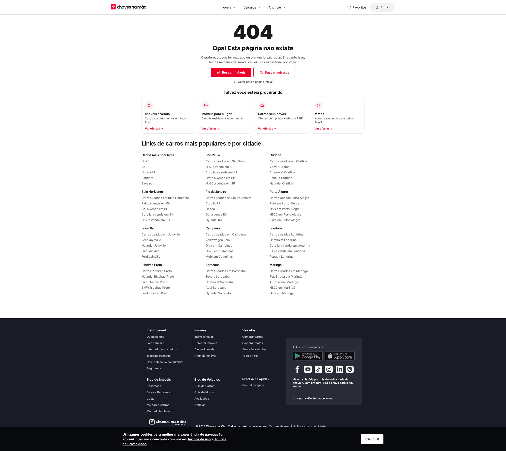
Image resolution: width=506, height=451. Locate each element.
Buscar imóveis (233, 72)
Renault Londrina (282, 256)
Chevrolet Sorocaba (220, 282)
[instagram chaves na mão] (329, 370)
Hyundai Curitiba (281, 183)
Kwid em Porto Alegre (285, 220)
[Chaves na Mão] (128, 7)
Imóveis (225, 7)
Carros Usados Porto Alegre (289, 198)
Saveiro (147, 183)
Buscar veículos (277, 72)
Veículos (249, 7)
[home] (166, 422)
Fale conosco (155, 343)
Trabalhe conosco (159, 355)
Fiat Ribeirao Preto (154, 282)
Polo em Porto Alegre (284, 203)
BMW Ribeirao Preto (156, 287)
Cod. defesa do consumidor (165, 362)
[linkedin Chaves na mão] (339, 370)
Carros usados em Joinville (161, 234)
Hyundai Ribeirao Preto (158, 276)
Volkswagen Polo (218, 240)
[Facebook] (297, 370)
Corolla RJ (213, 203)
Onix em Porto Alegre (285, 209)
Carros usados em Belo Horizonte (165, 198)
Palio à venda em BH (156, 203)
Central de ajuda (253, 385)
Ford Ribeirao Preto (155, 293)
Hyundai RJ (214, 220)
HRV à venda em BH (156, 220)
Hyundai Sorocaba (219, 293)
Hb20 (145, 161)
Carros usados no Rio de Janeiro (228, 198)
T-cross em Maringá (284, 282)
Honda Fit (148, 172)
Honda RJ (212, 209)
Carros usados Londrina (286, 234)
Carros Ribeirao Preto (157, 271)
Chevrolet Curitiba (282, 172)
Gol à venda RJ (216, 214)
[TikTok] (318, 370)
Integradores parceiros (162, 349)
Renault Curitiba (281, 178)
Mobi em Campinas (219, 256)
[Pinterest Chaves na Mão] (350, 370)
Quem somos (155, 336)
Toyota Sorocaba (217, 276)
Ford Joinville (151, 256)
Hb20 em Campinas (219, 251)
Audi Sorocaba (216, 287)
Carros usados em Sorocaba (226, 271)
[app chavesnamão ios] (340, 356)
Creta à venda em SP (220, 178)
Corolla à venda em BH (158, 214)
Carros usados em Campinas (226, 234)
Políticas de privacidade (310, 426)
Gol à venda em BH (155, 209)
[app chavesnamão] (308, 356)
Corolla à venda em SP (221, 172)
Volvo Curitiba (280, 167)
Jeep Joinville (151, 240)
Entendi (370, 439)
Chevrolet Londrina (283, 240)
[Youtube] (308, 370)
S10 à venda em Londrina (287, 251)
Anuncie (275, 7)
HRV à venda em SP (219, 167)
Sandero (147, 178)
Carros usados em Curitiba (288, 161)
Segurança (154, 368)
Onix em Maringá (282, 293)
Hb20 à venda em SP (220, 183)
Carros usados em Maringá (289, 271)
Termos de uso (279, 426)
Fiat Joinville (150, 251)
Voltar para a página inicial (255, 82)
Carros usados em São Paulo (226, 161)
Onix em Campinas (219, 245)
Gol (144, 167)
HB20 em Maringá (282, 287)
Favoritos (359, 7)
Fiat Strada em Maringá (286, 276)
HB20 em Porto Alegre (285, 214)
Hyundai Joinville (154, 245)
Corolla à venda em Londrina (290, 245)
